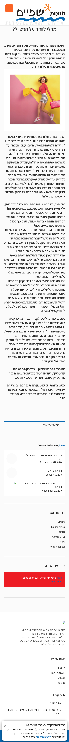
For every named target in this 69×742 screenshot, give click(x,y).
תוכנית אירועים (58, 672)
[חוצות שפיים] (40, 13)
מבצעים (61, 677)
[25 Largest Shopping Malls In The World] (11, 486)
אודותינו (61, 667)
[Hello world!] (11, 472)
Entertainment (58, 526)
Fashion (61, 531)
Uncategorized (57, 546)
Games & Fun (58, 536)
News (62, 541)
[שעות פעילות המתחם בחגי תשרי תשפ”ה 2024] (11, 458)
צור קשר (61, 682)
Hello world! (55, 471)
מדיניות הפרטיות (43, 737)
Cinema (61, 521)
